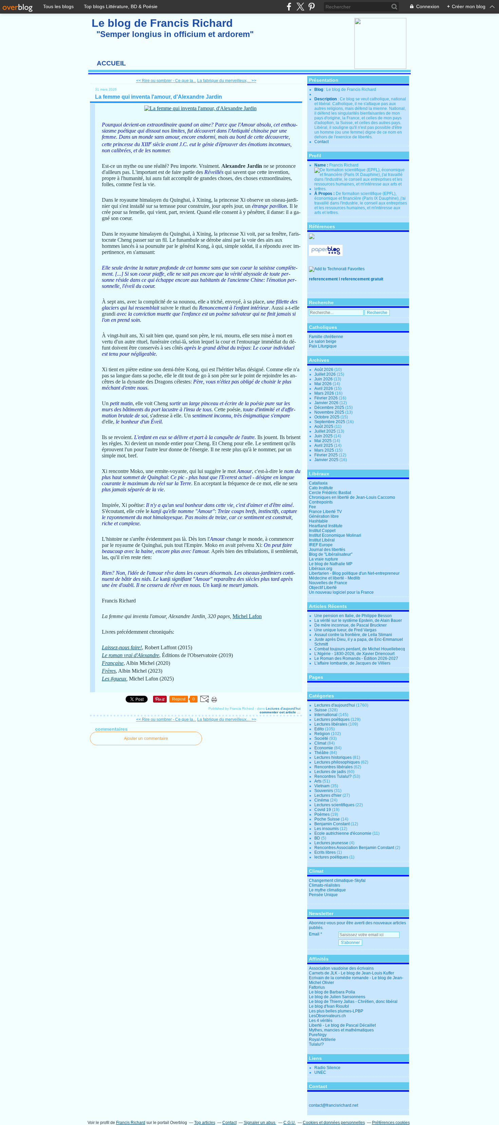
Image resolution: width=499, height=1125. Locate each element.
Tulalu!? (316, 1044)
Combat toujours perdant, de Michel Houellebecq (359, 649)
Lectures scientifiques (334, 805)
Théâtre (321, 752)
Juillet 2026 (325, 374)
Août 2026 (324, 369)
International (325, 714)
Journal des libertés (327, 549)
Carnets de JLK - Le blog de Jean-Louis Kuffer (351, 973)
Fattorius (317, 987)
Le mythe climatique (327, 890)
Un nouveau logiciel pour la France (341, 592)
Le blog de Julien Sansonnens (337, 996)
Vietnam (322, 786)
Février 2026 (326, 398)
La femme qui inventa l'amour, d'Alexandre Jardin (158, 97)
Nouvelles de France (328, 582)
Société (321, 738)
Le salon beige (322, 341)
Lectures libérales (330, 724)
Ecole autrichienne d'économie (342, 833)
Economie (323, 748)
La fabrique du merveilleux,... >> (226, 80)
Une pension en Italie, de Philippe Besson (353, 615)
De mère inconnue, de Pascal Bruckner (350, 625)
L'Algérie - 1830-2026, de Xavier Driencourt (354, 653)
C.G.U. (289, 1122)
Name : (321, 165)
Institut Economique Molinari (335, 535)
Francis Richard (130, 1122)
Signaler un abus (260, 1122)
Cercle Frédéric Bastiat (330, 492)
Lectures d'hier (327, 795)
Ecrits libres (325, 852)
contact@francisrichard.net (333, 1105)
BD (317, 838)
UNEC (320, 1072)
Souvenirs (323, 790)
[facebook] (289, 7)
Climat (320, 743)
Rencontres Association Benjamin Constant (354, 847)
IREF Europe (321, 544)
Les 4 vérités (320, 1020)
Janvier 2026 (326, 402)
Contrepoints (321, 502)
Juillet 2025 (325, 431)
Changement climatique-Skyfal (337, 880)
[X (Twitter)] (300, 7)
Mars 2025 (324, 450)
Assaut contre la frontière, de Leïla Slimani (353, 634)
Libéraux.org (320, 568)
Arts (317, 781)
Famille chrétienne (326, 336)
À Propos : (325, 193)
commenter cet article (278, 712)
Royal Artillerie (322, 1039)
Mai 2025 (323, 440)
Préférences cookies (391, 1122)
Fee (312, 507)
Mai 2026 (323, 383)
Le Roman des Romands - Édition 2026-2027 (356, 658)
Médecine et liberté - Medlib (334, 578)
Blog (318, 89)
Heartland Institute (326, 526)
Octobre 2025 (327, 417)
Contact (321, 141)
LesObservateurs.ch (327, 1015)
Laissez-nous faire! (122, 647)
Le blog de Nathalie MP (330, 563)
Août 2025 (324, 426)
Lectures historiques (333, 757)
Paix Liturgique (323, 346)
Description (326, 99)
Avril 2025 (324, 445)
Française (113, 663)
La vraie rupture (323, 559)
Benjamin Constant (332, 824)
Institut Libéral (322, 540)
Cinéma (321, 800)
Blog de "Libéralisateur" (330, 554)
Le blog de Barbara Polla (332, 992)
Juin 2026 (324, 379)
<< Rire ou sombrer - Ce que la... (166, 80)
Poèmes (322, 814)
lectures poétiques (331, 857)
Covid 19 (322, 809)
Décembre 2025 (329, 407)
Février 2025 (326, 455)
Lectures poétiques (332, 719)
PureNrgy (318, 1034)
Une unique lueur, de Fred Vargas (345, 630)
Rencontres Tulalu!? (333, 776)
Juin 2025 (324, 436)
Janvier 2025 (326, 459)
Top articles (204, 1122)
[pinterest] (311, 7)
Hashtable (318, 521)
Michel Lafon (247, 616)
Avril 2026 (324, 388)
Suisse (320, 710)
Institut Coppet (322, 530)
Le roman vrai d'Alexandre (130, 655)
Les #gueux (114, 679)
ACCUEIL (111, 63)
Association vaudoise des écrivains (341, 968)
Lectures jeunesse (331, 843)
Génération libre (324, 516)
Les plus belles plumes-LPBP (336, 1011)
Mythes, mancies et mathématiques (341, 1030)
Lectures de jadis (330, 771)
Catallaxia (318, 483)
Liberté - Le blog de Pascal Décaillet (342, 1025)
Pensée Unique (323, 894)
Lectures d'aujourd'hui (283, 708)
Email (314, 934)
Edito (319, 729)
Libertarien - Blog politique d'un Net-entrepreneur (354, 573)
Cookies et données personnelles (334, 1122)
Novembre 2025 (329, 412)
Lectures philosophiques (337, 762)
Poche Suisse (327, 819)
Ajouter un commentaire (146, 738)
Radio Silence (327, 1067)
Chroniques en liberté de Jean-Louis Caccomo (352, 497)
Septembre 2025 (330, 421)
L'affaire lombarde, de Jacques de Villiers (352, 663)
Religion (322, 733)
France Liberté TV (325, 511)
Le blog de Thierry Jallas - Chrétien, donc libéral (353, 1001)
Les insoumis (326, 828)
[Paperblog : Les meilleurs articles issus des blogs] (326, 254)
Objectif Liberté (323, 587)
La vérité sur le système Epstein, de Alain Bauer (358, 620)
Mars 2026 (324, 393)
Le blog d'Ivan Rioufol (329, 1006)
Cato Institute (321, 488)
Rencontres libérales (333, 767)
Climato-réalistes (324, 885)
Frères (109, 671)
